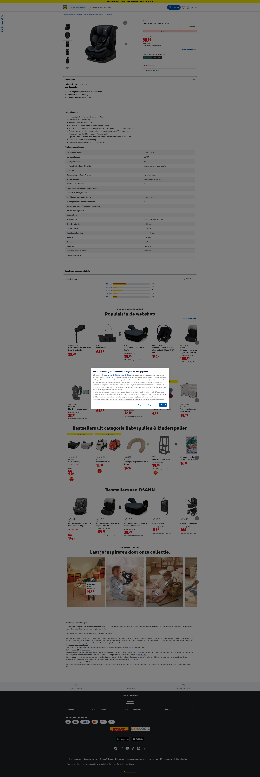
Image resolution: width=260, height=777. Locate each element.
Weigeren (141, 405)
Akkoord (163, 405)
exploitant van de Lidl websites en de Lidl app (118, 375)
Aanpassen (151, 405)
